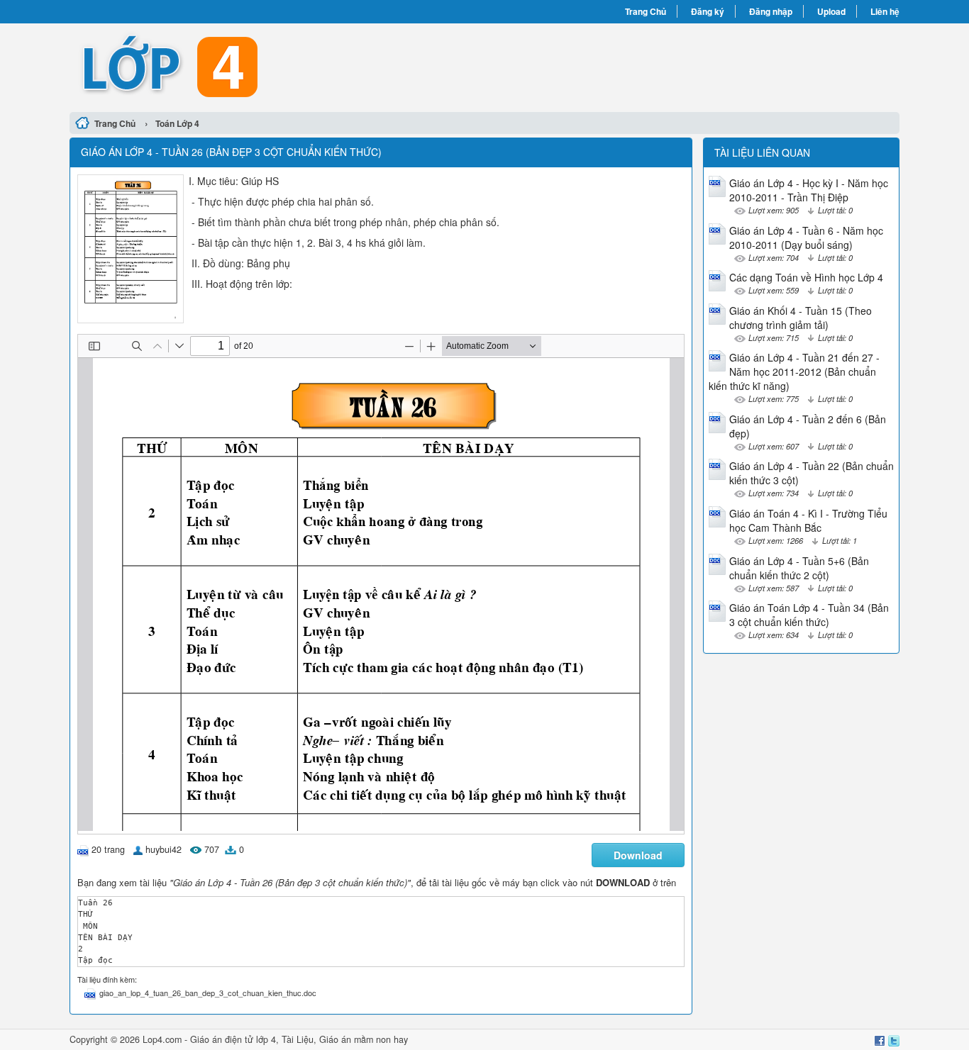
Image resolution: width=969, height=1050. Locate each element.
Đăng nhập (770, 11)
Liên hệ (884, 11)
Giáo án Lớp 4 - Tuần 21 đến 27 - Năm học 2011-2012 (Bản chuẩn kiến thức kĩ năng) (794, 371)
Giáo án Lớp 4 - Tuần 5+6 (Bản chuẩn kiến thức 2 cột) (799, 568)
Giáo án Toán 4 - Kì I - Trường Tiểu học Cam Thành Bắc (808, 520)
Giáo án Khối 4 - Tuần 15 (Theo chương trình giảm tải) (800, 317)
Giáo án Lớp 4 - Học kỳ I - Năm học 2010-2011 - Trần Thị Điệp (808, 190)
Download (638, 855)
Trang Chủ (645, 11)
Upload (831, 11)
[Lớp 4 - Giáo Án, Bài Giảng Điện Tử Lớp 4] (277, 65)
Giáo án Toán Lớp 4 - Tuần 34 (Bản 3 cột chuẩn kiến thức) (809, 615)
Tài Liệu (298, 1039)
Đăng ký (707, 11)
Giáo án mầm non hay (363, 1039)
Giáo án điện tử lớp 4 (233, 1039)
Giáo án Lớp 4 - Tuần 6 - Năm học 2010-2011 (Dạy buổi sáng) (806, 237)
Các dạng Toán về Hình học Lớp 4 (806, 277)
